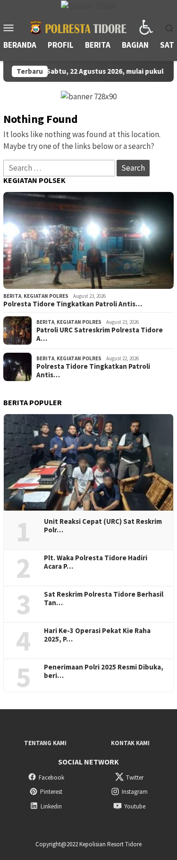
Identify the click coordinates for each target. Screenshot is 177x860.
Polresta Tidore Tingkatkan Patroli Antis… (72, 304)
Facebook (51, 777)
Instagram (135, 792)
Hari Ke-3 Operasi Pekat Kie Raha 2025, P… (97, 634)
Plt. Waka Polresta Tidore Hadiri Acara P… (95, 562)
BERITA (12, 296)
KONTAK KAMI (130, 743)
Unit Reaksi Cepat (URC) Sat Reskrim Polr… (103, 525)
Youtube (134, 806)
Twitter (134, 777)
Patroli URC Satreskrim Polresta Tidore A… (99, 334)
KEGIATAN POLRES (46, 296)
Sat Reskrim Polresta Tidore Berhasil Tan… (103, 598)
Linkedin (51, 806)
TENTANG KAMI (45, 743)
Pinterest (51, 792)
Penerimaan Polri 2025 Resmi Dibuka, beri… (103, 671)
